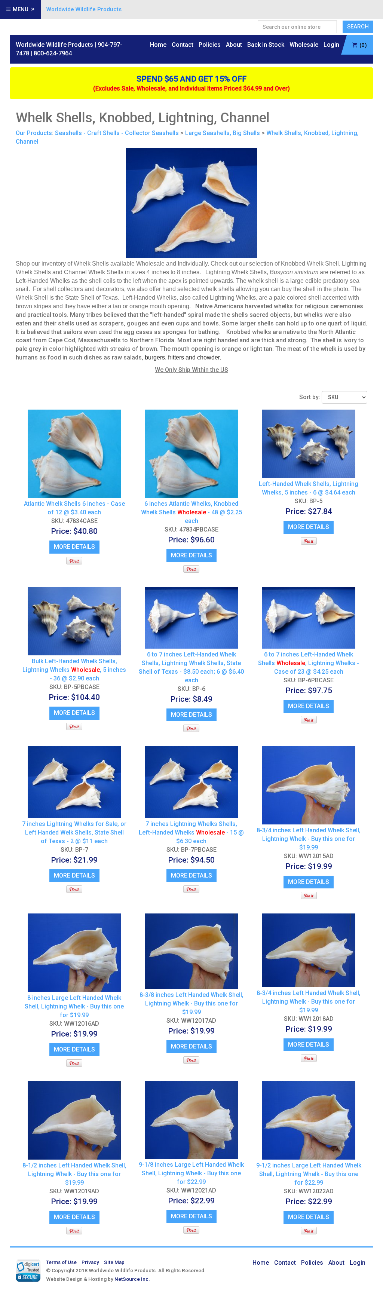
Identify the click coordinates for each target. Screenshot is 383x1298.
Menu (20, 9)
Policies (210, 44)
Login (331, 44)
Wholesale (303, 44)
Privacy (90, 1262)
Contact (182, 44)
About (234, 44)
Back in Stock (265, 44)
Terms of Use (61, 1262)
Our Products (34, 133)
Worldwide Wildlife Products (84, 9)
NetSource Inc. (132, 1279)
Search (358, 26)
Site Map (114, 1262)
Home (158, 44)
